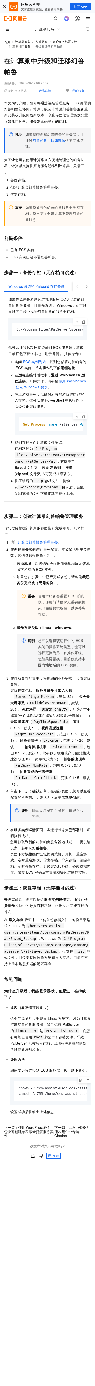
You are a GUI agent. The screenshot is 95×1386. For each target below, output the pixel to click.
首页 (7, 42)
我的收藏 (78, 90)
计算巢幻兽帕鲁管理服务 (38, 542)
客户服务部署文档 (65, 41)
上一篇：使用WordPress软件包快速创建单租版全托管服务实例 (29, 1131)
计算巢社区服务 (19, 46)
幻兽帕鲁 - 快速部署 (49, 140)
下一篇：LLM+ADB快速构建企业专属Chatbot (71, 1131)
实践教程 (41, 41)
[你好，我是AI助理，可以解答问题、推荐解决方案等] (66, 18)
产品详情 (45, 90)
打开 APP (80, 6)
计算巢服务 (22, 41)
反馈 (56, 1155)
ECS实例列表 (34, 361)
